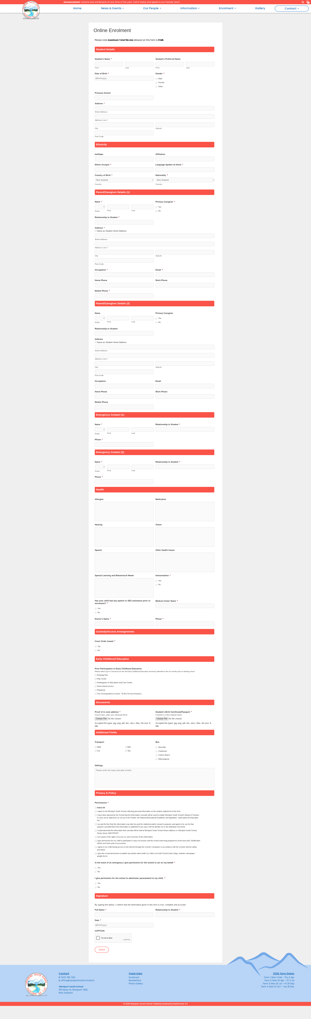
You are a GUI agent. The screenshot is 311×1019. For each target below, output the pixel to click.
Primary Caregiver (165, 202)
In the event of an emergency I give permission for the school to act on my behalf (135, 863)
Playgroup (101, 690)
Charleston (162, 751)
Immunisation (163, 575)
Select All (101, 808)
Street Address (101, 112)
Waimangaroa (163, 759)
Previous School (103, 93)
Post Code (99, 136)
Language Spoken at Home (169, 165)
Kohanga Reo (102, 675)
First (97, 68)
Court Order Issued (105, 641)
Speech (98, 550)
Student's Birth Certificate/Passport (174, 712)
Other (160, 86)
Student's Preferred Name (168, 59)
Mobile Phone (102, 291)
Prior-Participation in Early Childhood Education (118, 669)
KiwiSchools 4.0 (180, 1003)
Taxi (129, 751)
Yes (159, 207)
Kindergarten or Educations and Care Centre (114, 683)
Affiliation (160, 154)
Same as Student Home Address (111, 231)
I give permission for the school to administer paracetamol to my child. (130, 878)
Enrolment (134, 977)
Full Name (100, 910)
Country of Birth (103, 175)
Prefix (97, 211)
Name (98, 202)
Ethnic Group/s (103, 165)
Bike (129, 747)
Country (98, 184)
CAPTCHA (100, 931)
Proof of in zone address (107, 712)
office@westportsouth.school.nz (77, 980)
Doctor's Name (103, 619)
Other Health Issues (165, 550)
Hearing (98, 525)
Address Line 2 (101, 120)
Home (77, 8)
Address (100, 103)
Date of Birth (102, 73)
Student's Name (103, 59)
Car (98, 751)
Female (161, 82)
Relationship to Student (107, 217)
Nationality (162, 175)
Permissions (102, 803)
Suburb (159, 128)
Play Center (101, 679)
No (159, 211)
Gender (160, 73)
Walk (99, 747)
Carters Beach (164, 755)
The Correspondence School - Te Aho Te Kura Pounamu (119, 694)
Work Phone (161, 280)
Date (98, 920)
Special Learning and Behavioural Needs (114, 575)
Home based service (105, 686)
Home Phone (101, 280)
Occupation (101, 270)
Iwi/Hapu (99, 154)
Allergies (99, 499)
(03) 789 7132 (68, 977)
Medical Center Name (167, 601)
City (96, 128)
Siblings (99, 765)
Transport (99, 742)
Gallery (260, 8)
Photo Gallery (136, 983)
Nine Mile (162, 747)
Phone (99, 439)
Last (127, 68)
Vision (159, 525)
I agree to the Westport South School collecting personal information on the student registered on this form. (139, 811)
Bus (157, 742)
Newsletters (135, 980)
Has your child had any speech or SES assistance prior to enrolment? (122, 602)
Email (159, 270)
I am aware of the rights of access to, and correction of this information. (125, 837)
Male (160, 79)
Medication (161, 499)
